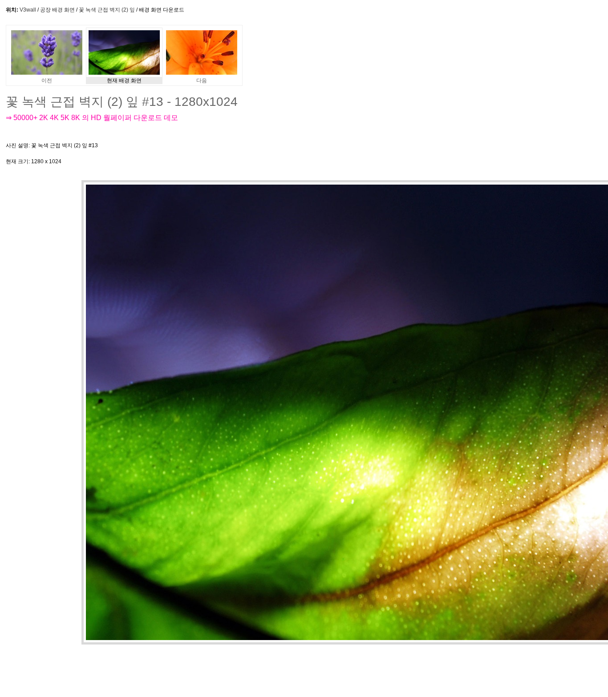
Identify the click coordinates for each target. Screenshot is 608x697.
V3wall (28, 10)
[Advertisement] (288, 153)
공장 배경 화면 (57, 10)
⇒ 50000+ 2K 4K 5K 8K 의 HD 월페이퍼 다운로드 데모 (92, 117)
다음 (201, 80)
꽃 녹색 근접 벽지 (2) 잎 (107, 10)
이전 (46, 80)
